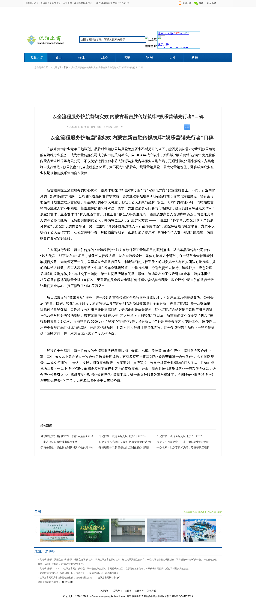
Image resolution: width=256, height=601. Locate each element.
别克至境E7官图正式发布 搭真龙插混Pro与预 (125, 442)
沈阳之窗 (36, 57)
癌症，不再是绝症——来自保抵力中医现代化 (183, 442)
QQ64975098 (67, 582)
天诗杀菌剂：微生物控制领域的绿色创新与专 (67, 447)
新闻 (58, 57)
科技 (195, 57)
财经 (104, 57)
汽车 (127, 57)
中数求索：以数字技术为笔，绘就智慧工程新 (183, 447)
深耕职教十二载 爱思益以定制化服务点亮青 (124, 447)
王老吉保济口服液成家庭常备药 (59, 442)
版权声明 (151, 590)
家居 (149, 57)
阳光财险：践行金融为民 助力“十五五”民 (123, 436)
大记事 (128, 590)
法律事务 (139, 590)
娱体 (81, 57)
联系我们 (117, 590)
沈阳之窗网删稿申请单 (109, 577)
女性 (172, 57)
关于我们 (104, 590)
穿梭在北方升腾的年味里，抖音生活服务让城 (67, 436)
